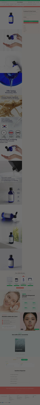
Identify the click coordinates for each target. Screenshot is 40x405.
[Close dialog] (29, 195)
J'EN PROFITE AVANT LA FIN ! (23, 207)
